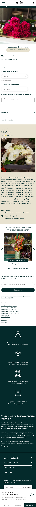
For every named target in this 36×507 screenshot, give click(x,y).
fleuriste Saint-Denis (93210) (10, 313)
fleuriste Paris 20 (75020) (9, 306)
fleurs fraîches (5, 317)
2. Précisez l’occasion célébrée (10, 84)
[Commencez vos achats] (33, 3)
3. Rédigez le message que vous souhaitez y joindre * (16, 94)
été (2, 319)
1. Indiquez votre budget (9, 71)
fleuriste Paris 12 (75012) (9, 309)
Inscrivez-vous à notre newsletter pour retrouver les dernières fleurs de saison (17, 481)
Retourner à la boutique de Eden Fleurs (18, 268)
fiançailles (4, 322)
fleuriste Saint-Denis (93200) (10, 311)
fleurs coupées (5, 315)
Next (32, 25)
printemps (4, 320)
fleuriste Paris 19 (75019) (9, 308)
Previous (3, 25)
